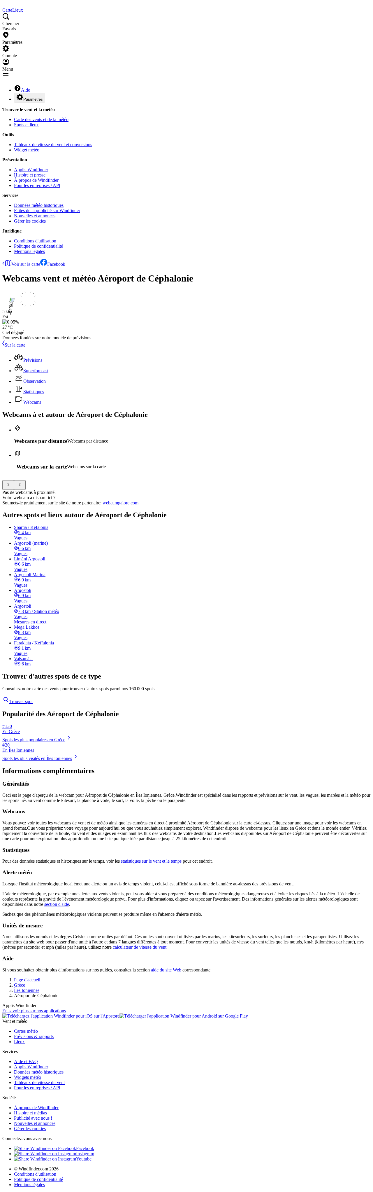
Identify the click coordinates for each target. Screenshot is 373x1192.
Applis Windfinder (31, 169)
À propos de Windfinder (36, 180)
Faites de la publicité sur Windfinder (47, 210)
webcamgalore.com (120, 502)
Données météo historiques (39, 205)
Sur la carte (15, 344)
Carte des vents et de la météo (41, 119)
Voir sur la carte (25, 264)
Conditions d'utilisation (35, 240)
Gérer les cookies (30, 221)
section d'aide (56, 904)
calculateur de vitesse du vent (139, 947)
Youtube (84, 1158)
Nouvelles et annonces (34, 215)
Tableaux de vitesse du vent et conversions (53, 144)
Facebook (56, 264)
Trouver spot (21, 701)
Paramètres (33, 99)
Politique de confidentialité (38, 246)
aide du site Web (166, 969)
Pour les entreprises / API (37, 185)
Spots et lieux (26, 124)
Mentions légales (29, 251)
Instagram (85, 1153)
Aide (25, 90)
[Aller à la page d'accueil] (2, 4)
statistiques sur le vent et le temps (151, 861)
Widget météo (26, 149)
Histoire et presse (29, 174)
